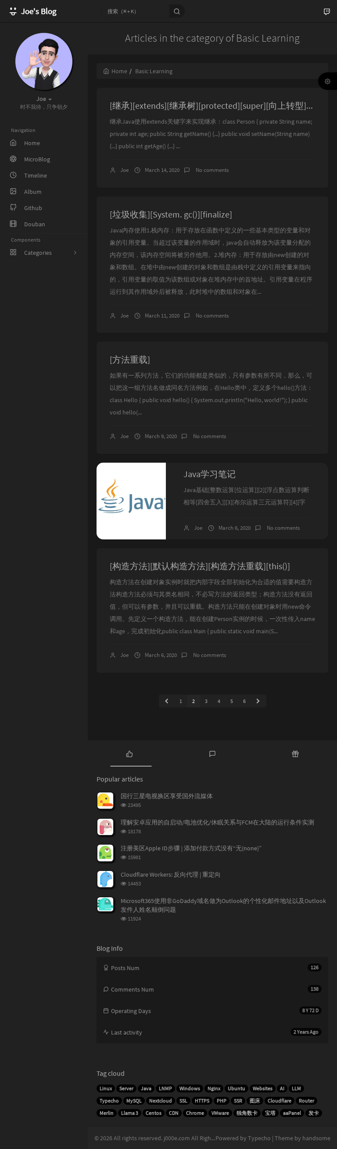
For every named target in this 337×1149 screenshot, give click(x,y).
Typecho (109, 1100)
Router (306, 1100)
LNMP (165, 1088)
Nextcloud (160, 1100)
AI (282, 1088)
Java (146, 1088)
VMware (220, 1113)
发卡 (313, 1113)
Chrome (195, 1113)
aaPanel (292, 1113)
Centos (153, 1113)
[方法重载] (130, 359)
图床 (255, 1100)
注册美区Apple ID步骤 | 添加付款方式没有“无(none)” (191, 848)
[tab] (129, 753)
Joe (124, 170)
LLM (296, 1088)
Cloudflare (279, 1100)
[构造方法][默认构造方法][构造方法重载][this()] (200, 565)
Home (119, 71)
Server (126, 1088)
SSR (238, 1100)
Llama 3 (129, 1113)
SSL (183, 1100)
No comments (211, 170)
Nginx (214, 1088)
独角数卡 (247, 1113)
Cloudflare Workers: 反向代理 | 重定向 (171, 874)
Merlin (107, 1113)
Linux (106, 1088)
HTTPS (202, 1100)
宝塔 (270, 1113)
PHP (221, 1100)
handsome (316, 1138)
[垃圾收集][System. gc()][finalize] (171, 214)
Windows (189, 1088)
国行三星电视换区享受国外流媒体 (167, 796)
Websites (262, 1088)
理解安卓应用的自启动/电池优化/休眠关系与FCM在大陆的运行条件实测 (217, 822)
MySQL (134, 1100)
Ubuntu (236, 1088)
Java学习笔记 (209, 473)
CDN (174, 1113)
